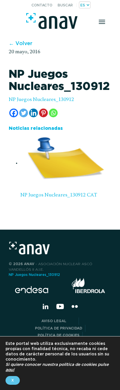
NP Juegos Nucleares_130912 (41, 99)
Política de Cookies (59, 335)
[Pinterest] (43, 113)
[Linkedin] (33, 113)
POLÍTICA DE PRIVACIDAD (58, 328)
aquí (10, 369)
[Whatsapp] (53, 113)
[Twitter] (23, 113)
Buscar (65, 5)
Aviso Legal (58, 321)
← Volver (20, 43)
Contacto (41, 5)
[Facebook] (13, 113)
